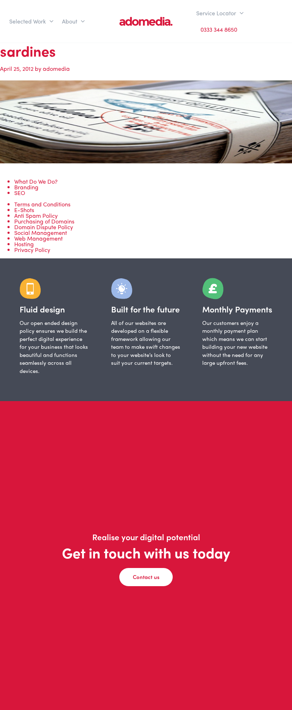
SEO (19, 193)
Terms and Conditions (42, 204)
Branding (26, 187)
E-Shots (24, 210)
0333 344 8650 (218, 29)
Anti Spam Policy (36, 215)
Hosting (24, 244)
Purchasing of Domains (44, 221)
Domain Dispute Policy (43, 227)
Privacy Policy (32, 250)
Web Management (38, 238)
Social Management (40, 232)
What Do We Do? (36, 181)
